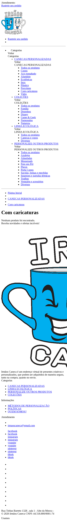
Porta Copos (27, 169)
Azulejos (25, 155)
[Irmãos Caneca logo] (13, 33)
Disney (24, 114)
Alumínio (26, 76)
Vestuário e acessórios (32, 181)
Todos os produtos (30, 67)
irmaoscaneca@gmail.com (21, 425)
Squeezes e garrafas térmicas (35, 175)
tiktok (11, 454)
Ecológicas (26, 79)
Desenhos (26, 111)
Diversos (25, 140)
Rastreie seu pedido (11, 5)
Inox (23, 82)
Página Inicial (15, 192)
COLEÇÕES (21, 97)
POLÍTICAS (14, 408)
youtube (12, 442)
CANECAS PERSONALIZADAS (32, 59)
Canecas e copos (29, 137)
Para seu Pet (27, 164)
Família (24, 108)
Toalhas (25, 178)
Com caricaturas (29, 91)
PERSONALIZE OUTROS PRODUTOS (36, 143)
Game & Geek (28, 117)
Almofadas (26, 158)
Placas (24, 167)
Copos (24, 70)
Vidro (24, 94)
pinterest (12, 448)
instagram (13, 436)
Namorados (27, 120)
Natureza (25, 123)
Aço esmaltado (28, 73)
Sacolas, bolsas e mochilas (34, 172)
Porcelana (26, 88)
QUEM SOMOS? (17, 411)
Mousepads (27, 161)
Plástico (25, 85)
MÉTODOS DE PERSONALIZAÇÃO (28, 405)
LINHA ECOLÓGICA (26, 126)
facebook (12, 431)
